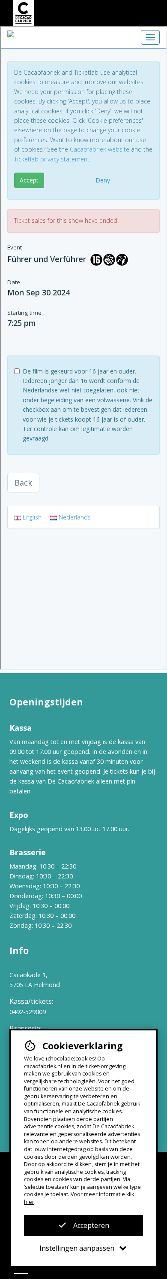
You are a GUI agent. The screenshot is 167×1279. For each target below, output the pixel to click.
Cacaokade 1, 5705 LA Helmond (34, 980)
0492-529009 (27, 1012)
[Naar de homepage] (23, 13)
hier (29, 1202)
